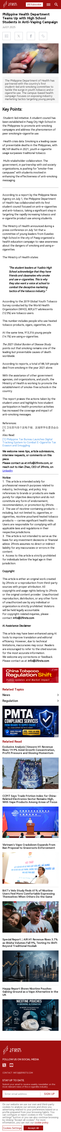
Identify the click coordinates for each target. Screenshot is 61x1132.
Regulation (10, 700)
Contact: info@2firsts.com (17, 1073)
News (6, 695)
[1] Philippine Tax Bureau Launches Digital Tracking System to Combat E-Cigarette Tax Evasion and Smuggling (29, 442)
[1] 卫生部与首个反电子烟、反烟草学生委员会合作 (30, 429)
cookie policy (41, 1122)
